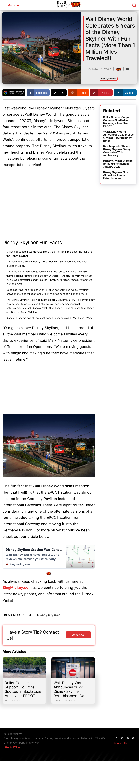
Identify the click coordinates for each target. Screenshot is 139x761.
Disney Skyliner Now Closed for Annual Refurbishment (116, 175)
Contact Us (120, 743)
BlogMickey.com (17, 587)
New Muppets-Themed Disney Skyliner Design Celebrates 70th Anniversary (117, 150)
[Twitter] (122, 738)
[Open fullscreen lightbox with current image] (49, 445)
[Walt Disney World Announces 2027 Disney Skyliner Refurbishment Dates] (73, 669)
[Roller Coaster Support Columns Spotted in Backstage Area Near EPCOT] (24, 669)
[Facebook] (116, 738)
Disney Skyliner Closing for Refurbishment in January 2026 (118, 163)
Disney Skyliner (108, 78)
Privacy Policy (12, 746)
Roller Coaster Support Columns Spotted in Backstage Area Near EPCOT (23, 689)
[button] (134, 5)
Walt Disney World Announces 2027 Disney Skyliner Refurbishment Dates (71, 689)
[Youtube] (133, 738)
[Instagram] (128, 738)
